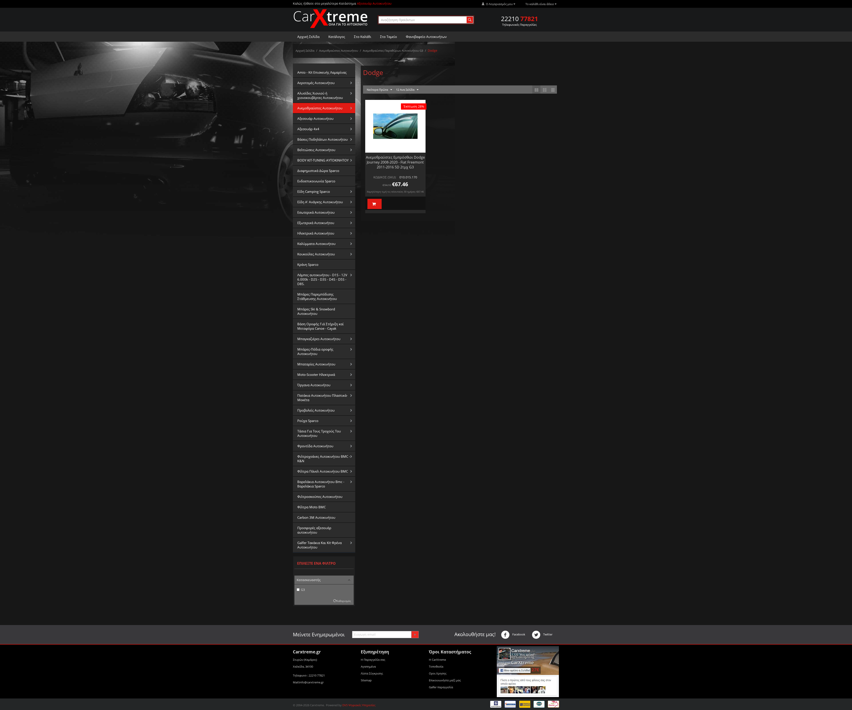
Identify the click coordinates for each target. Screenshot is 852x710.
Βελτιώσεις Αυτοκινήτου (316, 150)
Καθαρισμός (343, 601)
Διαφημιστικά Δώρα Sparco (318, 170)
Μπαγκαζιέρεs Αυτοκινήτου (318, 339)
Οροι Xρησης (437, 673)
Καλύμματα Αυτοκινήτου (316, 243)
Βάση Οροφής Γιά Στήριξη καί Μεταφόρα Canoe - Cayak (320, 326)
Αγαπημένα (368, 667)
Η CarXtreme (437, 660)
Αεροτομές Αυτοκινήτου (316, 83)
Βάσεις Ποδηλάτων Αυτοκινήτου (322, 139)
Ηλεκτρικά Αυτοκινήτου (315, 233)
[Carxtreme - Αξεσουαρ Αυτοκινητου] (330, 18)
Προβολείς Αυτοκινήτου (316, 410)
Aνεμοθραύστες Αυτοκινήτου (338, 51)
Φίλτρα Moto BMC (311, 507)
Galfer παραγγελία (441, 687)
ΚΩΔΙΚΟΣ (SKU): (384, 177)
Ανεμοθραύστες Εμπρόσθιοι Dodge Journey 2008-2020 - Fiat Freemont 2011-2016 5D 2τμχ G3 (395, 162)
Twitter (547, 634)
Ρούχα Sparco (307, 420)
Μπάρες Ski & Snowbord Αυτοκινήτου (316, 311)
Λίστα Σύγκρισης (372, 673)
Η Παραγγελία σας (373, 660)
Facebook (518, 634)
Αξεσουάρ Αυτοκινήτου (315, 118)
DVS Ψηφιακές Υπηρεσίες (358, 705)
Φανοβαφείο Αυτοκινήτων (426, 36)
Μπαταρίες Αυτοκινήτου (316, 364)
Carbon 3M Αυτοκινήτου (316, 517)
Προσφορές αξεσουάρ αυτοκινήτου (314, 530)
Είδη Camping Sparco (313, 191)
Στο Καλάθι (362, 36)
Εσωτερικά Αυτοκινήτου (316, 212)
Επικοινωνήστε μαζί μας (445, 680)
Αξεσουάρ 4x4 (308, 129)
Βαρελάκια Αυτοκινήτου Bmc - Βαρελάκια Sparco (320, 483)
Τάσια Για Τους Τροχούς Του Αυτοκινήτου (319, 433)
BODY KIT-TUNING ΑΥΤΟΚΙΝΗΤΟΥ (323, 160)
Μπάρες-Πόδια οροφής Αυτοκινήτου (315, 351)
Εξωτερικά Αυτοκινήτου (315, 223)
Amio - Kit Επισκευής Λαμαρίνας (322, 72)
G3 (303, 590)
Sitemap (366, 680)
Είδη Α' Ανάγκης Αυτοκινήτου (320, 202)
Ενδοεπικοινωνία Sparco (316, 181)
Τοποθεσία (436, 667)
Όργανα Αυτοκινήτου (313, 385)
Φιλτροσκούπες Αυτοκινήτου (319, 496)
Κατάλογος (336, 36)
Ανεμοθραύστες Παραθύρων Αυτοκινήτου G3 (393, 51)
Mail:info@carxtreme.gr (308, 682)
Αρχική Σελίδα (308, 36)
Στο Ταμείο (388, 36)
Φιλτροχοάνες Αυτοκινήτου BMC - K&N (323, 458)
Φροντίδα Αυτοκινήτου (315, 446)
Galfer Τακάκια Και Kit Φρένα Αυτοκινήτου (319, 544)
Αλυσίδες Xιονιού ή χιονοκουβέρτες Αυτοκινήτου (320, 95)
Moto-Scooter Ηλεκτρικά (316, 374)
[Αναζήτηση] (470, 20)
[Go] (414, 634)
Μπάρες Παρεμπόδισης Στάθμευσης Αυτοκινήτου (317, 296)
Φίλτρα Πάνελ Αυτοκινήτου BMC (322, 471)
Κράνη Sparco (307, 264)
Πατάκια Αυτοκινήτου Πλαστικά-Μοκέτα (322, 397)
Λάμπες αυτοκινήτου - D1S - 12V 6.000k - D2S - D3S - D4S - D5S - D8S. (322, 279)
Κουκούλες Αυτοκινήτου (316, 254)
